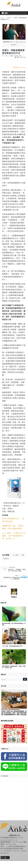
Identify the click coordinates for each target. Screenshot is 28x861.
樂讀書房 (11, 55)
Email (24, 57)
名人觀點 (15, 555)
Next (16, 575)
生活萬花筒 (16, 55)
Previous (12, 567)
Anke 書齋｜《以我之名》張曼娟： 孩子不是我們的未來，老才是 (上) (13, 535)
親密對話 (6, 558)
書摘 (22, 555)
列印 (18, 57)
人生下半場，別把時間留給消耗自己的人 (12, 646)
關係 (20, 55)
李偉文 (6, 55)
